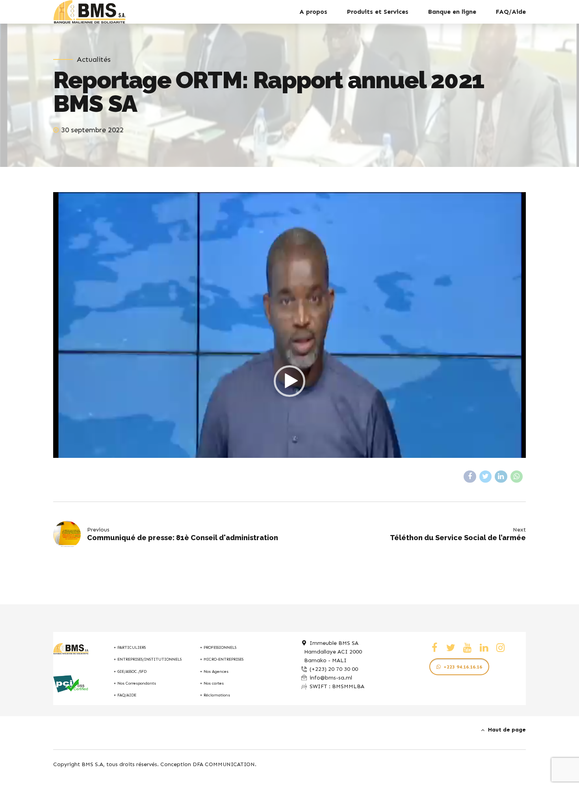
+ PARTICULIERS (129, 647)
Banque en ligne (452, 11)
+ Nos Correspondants (134, 683)
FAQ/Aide (511, 11)
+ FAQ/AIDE (124, 695)
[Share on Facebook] (470, 476)
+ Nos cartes (212, 683)
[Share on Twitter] (485, 476)
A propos (313, 11)
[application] (289, 381)
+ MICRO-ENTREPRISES (221, 659)
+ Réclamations (215, 695)
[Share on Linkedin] (501, 476)
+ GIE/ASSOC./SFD (130, 671)
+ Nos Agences (214, 671)
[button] (289, 381)
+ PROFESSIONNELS (218, 647)
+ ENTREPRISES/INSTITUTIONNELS (147, 659)
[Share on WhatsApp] (516, 476)
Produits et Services (377, 11)
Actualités (94, 59)
